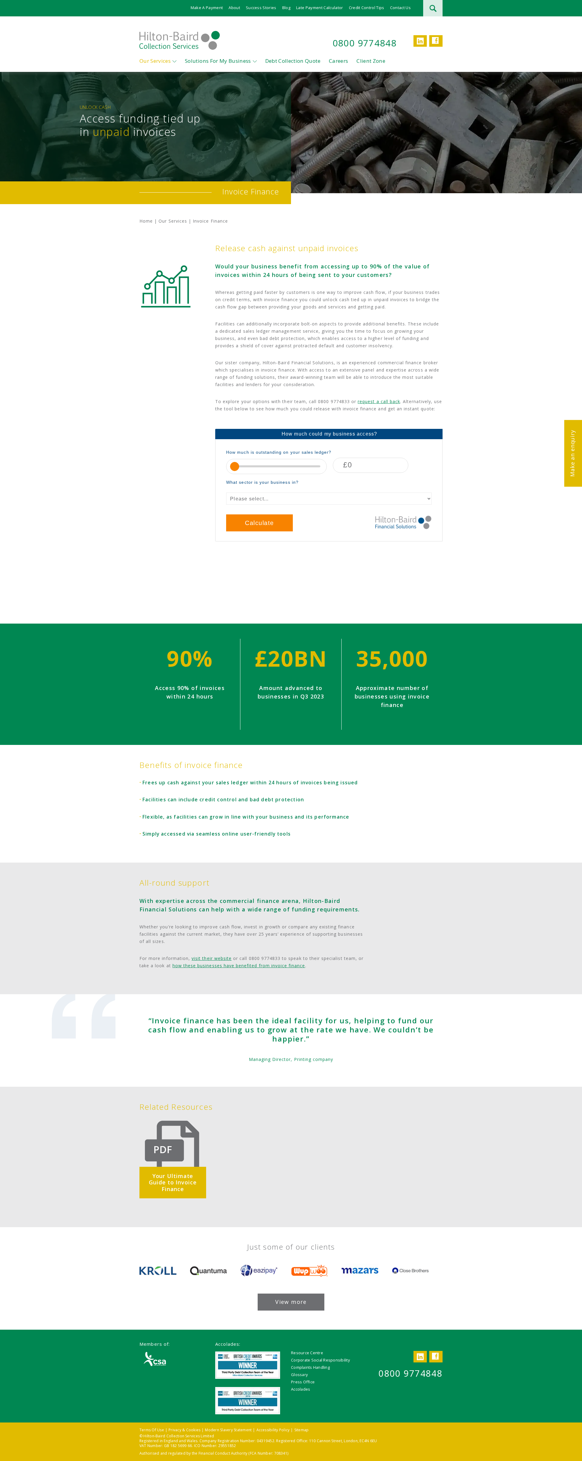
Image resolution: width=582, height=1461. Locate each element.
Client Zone (370, 60)
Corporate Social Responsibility (320, 1360)
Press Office (303, 1382)
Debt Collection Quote (292, 60)
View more (290, 1301)
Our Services (155, 60)
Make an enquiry (572, 453)
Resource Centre (307, 1352)
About (234, 7)
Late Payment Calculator (319, 7)
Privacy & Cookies (184, 1429)
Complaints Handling (310, 1367)
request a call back (379, 401)
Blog (286, 7)
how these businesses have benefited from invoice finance (238, 965)
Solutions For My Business (218, 60)
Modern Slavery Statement (228, 1429)
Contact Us (400, 7)
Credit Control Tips (366, 7)
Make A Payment (207, 7)
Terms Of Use (151, 1429)
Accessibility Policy (273, 1429)
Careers (338, 60)
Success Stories (261, 7)
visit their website (212, 958)
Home (146, 221)
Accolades (300, 1389)
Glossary (299, 1374)
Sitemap (301, 1429)
